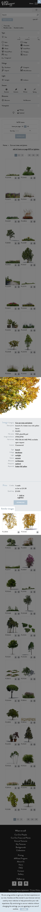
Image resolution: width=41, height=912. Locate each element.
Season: (12, 458)
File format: (10, 439)
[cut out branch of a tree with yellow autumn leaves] (11, 522)
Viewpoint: (11, 464)
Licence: (11, 445)
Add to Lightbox (20, 496)
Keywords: (11, 466)
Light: (12, 455)
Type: (12, 450)
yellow (25, 466)
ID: (13, 431)
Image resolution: (9, 437)
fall (21, 466)
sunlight (18, 455)
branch (17, 449)
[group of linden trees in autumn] (30, 522)
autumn (18, 458)
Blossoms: (11, 461)
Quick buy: (11, 491)
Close (24, 909)
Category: (11, 423)
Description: (10, 426)
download (20, 502)
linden (17, 466)
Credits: (11, 485)
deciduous (18, 452)
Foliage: (12, 452)
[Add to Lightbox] (18, 532)
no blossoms (19, 461)
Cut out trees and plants (23, 423)
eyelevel (18, 463)
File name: (11, 434)
